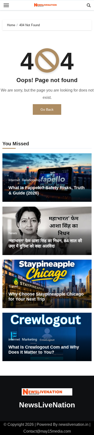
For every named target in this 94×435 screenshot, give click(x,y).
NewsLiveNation (47, 405)
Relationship (31, 180)
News (12, 233)
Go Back (47, 109)
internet (14, 180)
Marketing (29, 339)
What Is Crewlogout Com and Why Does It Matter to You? (43, 350)
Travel (13, 286)
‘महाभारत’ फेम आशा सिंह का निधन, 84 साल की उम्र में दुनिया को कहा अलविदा (45, 243)
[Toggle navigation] (6, 5)
